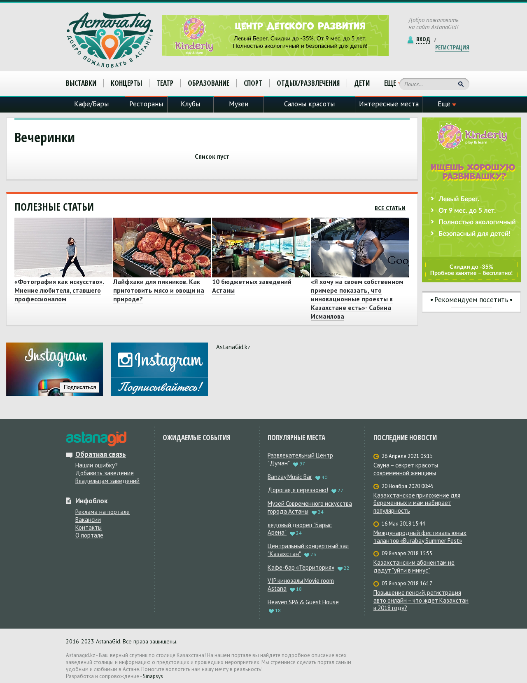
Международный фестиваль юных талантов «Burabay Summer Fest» (419, 537)
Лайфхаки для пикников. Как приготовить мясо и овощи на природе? (158, 290)
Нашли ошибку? (96, 465)
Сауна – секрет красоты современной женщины (405, 469)
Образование (208, 83)
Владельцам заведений (107, 481)
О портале (89, 535)
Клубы (190, 103)
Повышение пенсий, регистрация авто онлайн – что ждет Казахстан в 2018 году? (421, 600)
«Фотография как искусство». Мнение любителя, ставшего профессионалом (59, 290)
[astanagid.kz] (96, 439)
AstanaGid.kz (233, 347)
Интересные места (389, 103)
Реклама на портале (102, 512)
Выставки (81, 83)
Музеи (238, 103)
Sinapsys (153, 676)
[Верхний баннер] (275, 35)
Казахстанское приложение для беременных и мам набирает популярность (416, 503)
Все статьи (390, 208)
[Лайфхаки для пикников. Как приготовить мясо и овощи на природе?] (161, 247)
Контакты (88, 527)
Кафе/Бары (91, 103)
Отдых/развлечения (308, 83)
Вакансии (88, 519)
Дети (362, 83)
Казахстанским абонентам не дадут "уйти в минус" (414, 566)
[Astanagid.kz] (110, 40)
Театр (164, 83)
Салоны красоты (309, 103)
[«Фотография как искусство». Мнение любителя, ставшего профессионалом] (62, 247)
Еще (390, 83)
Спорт (253, 83)
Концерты (126, 83)
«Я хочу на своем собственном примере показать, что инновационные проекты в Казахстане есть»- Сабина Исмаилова (357, 298)
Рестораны (146, 103)
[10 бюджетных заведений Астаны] (260, 247)
